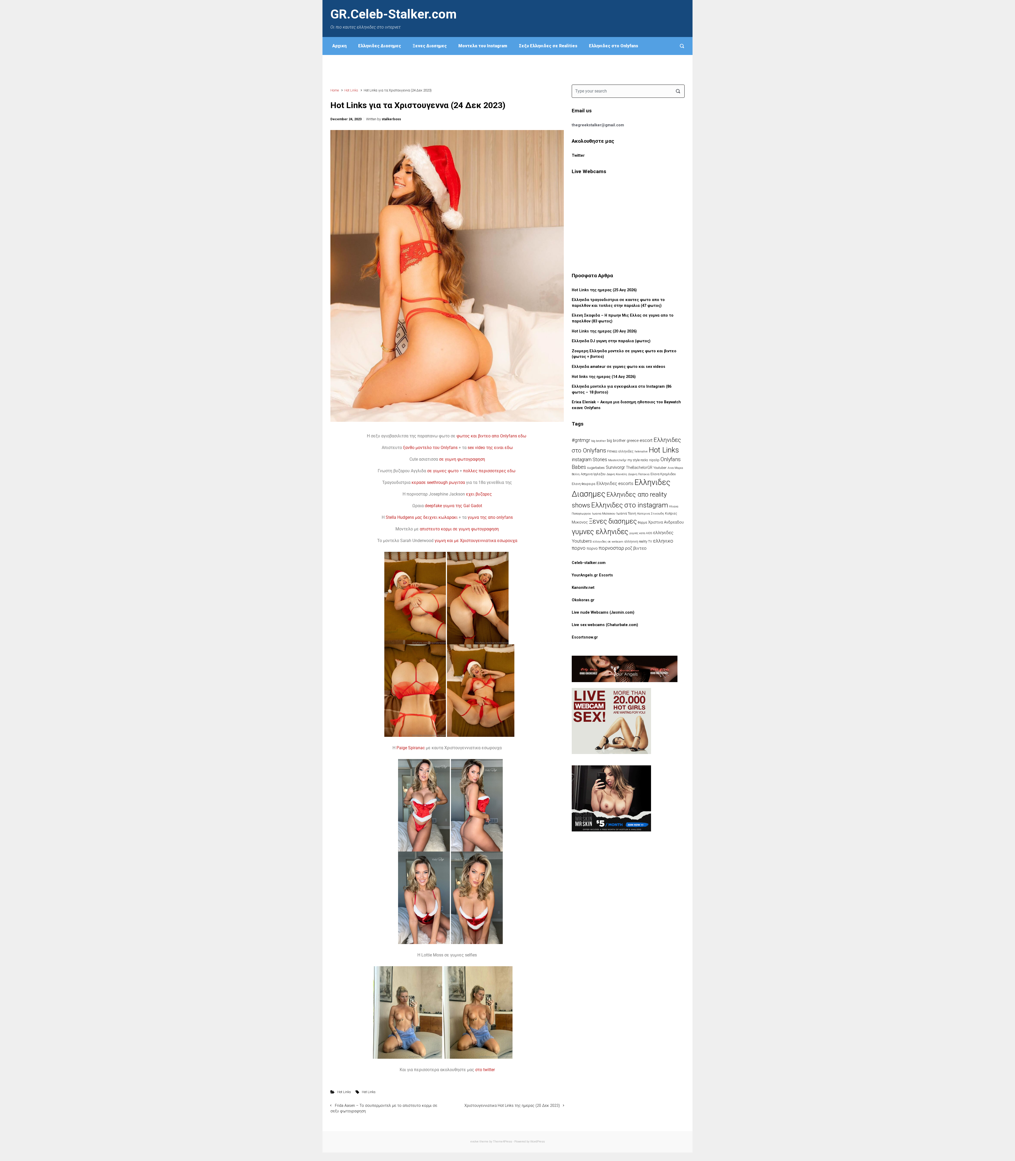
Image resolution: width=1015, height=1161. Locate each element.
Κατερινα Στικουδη (650, 513)
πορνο (592, 548)
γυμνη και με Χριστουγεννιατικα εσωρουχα (476, 540)
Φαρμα (642, 522)
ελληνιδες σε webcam (608, 541)
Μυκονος (580, 522)
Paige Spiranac (410, 747)
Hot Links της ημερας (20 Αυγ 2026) (604, 331)
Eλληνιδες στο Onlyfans (613, 45)
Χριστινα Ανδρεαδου (666, 522)
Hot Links (351, 90)
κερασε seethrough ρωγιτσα (438, 482)
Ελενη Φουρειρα (583, 484)
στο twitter (485, 1069)
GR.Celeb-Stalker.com (393, 14)
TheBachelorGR (639, 467)
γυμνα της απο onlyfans (490, 517)
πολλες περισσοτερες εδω (489, 470)
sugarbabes (596, 468)
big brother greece (623, 440)
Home (334, 90)
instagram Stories (589, 459)
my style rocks (638, 460)
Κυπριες (671, 513)
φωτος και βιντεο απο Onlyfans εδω (491, 435)
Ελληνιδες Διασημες (379, 45)
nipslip (654, 460)
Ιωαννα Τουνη (626, 513)
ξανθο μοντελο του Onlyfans (430, 447)
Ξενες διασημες (613, 521)
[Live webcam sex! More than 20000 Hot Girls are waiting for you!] (611, 721)
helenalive (641, 451)
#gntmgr (581, 440)
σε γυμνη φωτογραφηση (462, 459)
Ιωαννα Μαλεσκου (603, 513)
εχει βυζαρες (479, 494)
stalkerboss (391, 119)
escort (646, 440)
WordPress (537, 1141)
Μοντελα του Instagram (482, 45)
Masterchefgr (617, 460)
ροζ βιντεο (636, 548)
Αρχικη (339, 45)
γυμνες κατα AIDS (640, 533)
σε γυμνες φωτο (443, 470)
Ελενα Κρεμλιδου (663, 474)
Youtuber (660, 468)
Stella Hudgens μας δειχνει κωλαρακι (422, 517)
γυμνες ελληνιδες (600, 532)
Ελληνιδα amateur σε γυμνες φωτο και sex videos (618, 366)
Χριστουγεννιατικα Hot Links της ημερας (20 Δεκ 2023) (512, 1105)
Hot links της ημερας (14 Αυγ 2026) (604, 376)
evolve (474, 1141)
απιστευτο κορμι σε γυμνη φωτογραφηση (459, 528)
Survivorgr (615, 467)
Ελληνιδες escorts (614, 483)
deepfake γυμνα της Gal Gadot (453, 505)
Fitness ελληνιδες (620, 451)
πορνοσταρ (611, 548)
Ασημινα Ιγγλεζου (593, 474)
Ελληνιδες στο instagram (629, 505)
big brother (598, 441)
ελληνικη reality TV (638, 541)
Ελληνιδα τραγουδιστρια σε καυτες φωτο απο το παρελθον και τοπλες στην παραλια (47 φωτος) (618, 303)
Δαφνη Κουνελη (617, 474)
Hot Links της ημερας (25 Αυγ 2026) (604, 290)
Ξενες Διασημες (430, 45)
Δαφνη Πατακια (638, 474)
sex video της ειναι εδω (490, 447)
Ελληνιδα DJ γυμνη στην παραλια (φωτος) (611, 341)
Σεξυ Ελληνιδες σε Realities (548, 45)
